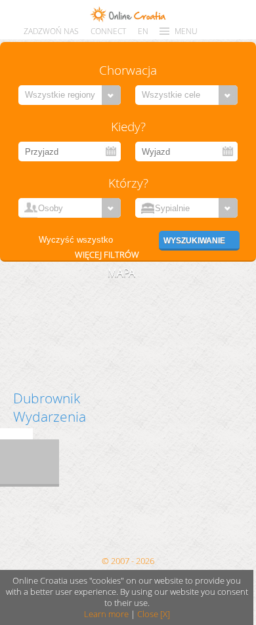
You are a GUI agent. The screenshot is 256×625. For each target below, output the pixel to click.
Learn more (106, 614)
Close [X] (153, 614)
